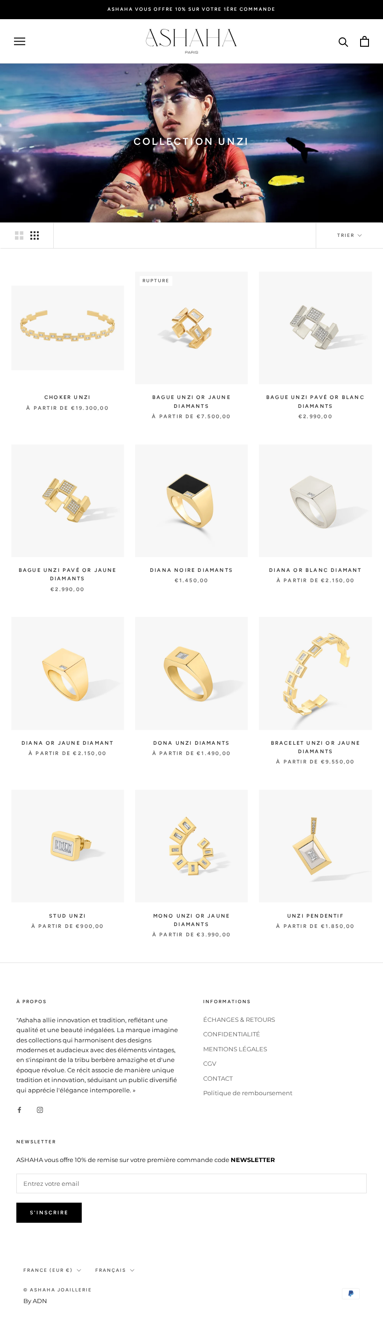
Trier (346, 235)
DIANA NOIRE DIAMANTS (191, 570)
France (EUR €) (48, 1270)
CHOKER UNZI (67, 397)
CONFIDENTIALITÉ (231, 1034)
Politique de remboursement (247, 1093)
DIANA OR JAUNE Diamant (67, 743)
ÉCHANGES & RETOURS (239, 1019)
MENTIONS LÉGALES (235, 1049)
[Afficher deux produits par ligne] (19, 235)
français (110, 1270)
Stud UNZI (67, 916)
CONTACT (218, 1078)
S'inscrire (49, 1213)
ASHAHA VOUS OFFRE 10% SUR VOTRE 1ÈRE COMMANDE (191, 9)
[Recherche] (343, 41)
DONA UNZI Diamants (191, 743)
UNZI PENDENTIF (315, 916)
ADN (40, 1301)
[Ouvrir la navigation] (19, 41)
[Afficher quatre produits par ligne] (34, 235)
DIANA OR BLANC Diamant (315, 570)
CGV (209, 1063)
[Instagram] (40, 1109)
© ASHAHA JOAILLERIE (57, 1290)
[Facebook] (19, 1109)
